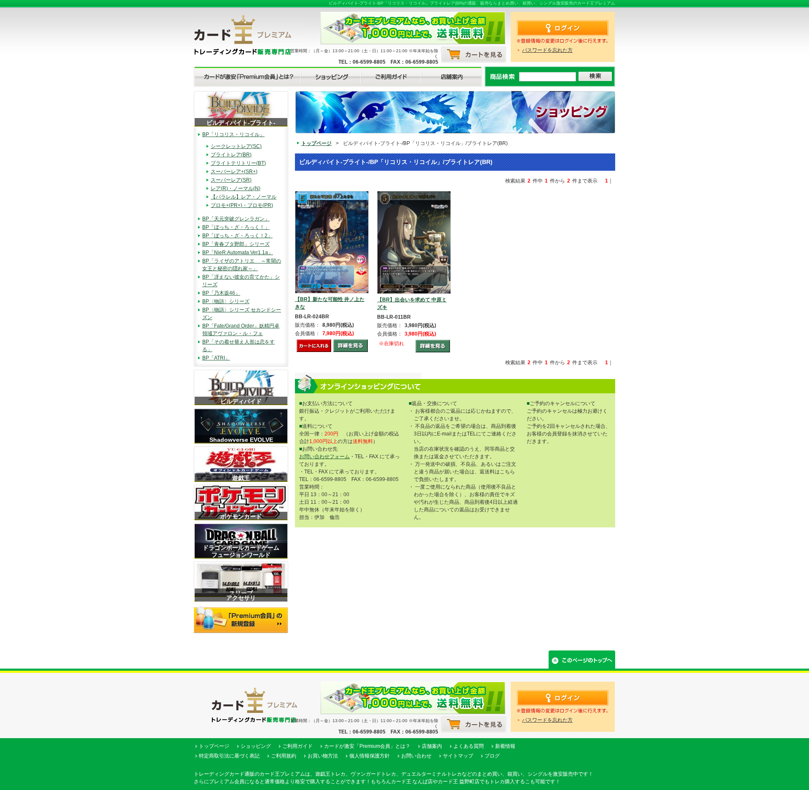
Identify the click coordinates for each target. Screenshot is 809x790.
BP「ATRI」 (216, 358)
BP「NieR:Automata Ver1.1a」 (237, 252)
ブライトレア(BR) (231, 155)
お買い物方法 (323, 756)
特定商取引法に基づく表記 (229, 756)
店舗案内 (432, 746)
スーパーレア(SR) (231, 180)
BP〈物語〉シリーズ (225, 301)
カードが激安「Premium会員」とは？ (367, 746)
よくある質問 (468, 746)
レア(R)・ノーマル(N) (235, 188)
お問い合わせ (416, 756)
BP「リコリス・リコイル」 (233, 134)
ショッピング (256, 746)
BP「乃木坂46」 (221, 293)
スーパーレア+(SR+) (234, 172)
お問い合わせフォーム (324, 456)
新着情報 (505, 746)
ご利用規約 (283, 756)
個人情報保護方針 (369, 756)
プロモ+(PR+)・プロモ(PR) (242, 205)
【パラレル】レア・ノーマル (243, 197)
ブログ (492, 756)
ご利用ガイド (297, 746)
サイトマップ (458, 756)
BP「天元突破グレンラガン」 (236, 219)
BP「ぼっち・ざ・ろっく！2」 (237, 236)
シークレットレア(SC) (236, 146)
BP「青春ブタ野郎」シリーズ (236, 244)
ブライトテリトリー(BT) (238, 163)
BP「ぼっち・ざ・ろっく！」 (236, 227)
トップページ (316, 143)
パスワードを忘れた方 (547, 50)
